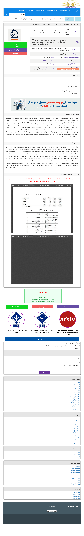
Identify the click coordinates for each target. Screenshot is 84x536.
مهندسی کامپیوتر (69, 19)
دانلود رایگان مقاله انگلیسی (67, 307)
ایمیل (78, 362)
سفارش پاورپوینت (40, 10)
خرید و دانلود (15, 53)
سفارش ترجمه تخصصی (65, 10)
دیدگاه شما (77, 349)
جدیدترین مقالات (42, 339)
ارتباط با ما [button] (21, 10)
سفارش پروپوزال (30, 10)
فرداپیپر (75, 11)
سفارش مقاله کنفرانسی (52, 10)
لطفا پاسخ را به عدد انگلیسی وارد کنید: (71, 366)
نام (79, 359)
